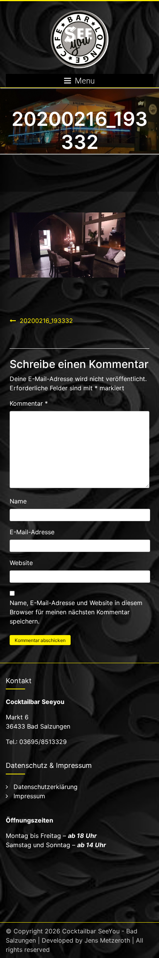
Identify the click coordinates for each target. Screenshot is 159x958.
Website (21, 563)
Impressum (29, 796)
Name (18, 501)
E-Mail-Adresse (32, 532)
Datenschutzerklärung (46, 787)
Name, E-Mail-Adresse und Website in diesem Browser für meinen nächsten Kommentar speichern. (76, 612)
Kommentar (29, 403)
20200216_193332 (46, 320)
